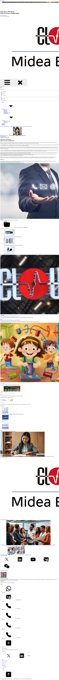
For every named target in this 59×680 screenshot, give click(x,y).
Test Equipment (6, 113)
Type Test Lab (6, 122)
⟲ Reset (3, 668)
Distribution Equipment (7, 112)
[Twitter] (6, 562)
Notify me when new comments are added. (7, 397)
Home (3, 102)
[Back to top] (8, 677)
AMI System (5, 111)
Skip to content (2, 0)
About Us (3, 120)
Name (1, 392)
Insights (3, 124)
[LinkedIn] (20, 562)
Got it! (1, 584)
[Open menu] (13, 82)
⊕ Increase (3, 663)
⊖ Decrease (3, 665)
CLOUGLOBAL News (6, 126)
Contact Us (3, 123)
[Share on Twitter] (8, 658)
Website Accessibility (16, 554)
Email (1, 394)
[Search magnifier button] (1, 87)
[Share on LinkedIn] (21, 658)
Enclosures (5, 110)
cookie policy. (13, 582)
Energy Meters (6, 109)
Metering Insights (12, 126)
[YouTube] (33, 562)
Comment (2, 391)
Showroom (5, 121)
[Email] (46, 562)
